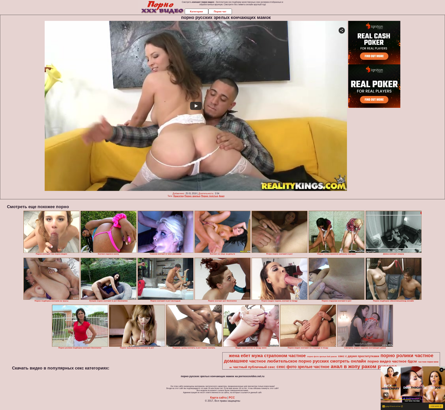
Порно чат (220, 11)
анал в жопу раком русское (364, 366)
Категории (196, 11)
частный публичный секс (254, 367)
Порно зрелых (192, 196)
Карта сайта (218, 397)
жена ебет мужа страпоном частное (267, 355)
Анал (221, 196)
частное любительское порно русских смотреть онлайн (307, 361)
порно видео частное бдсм (392, 361)
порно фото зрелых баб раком (322, 356)
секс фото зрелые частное (303, 366)
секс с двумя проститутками (358, 356)
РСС (232, 397)
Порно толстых (209, 196)
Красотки (178, 196)
